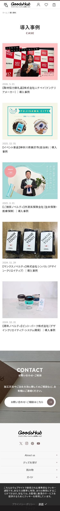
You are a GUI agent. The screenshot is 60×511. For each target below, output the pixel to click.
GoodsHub (20, 4)
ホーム (4, 13)
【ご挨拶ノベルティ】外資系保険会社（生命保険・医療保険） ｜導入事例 (29, 209)
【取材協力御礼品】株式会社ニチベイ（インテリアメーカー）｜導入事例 (29, 89)
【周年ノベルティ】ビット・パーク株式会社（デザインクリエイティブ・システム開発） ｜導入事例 (28, 328)
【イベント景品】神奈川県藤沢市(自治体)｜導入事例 (29, 149)
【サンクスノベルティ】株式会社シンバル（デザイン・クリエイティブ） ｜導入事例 (29, 268)
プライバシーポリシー (24, 504)
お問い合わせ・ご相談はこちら (27, 402)
